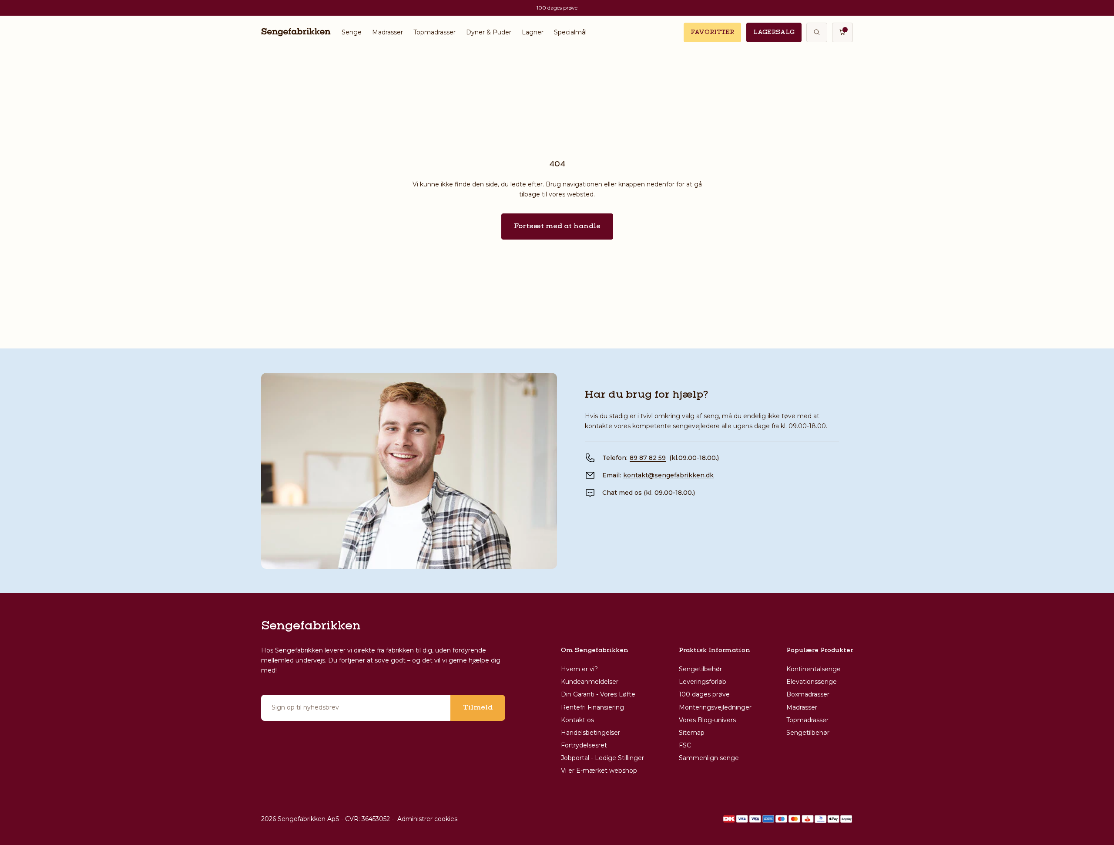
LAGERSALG (774, 32)
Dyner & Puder (488, 32)
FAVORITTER (712, 32)
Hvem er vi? (579, 669)
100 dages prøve (704, 694)
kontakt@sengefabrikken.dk (668, 475)
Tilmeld (478, 707)
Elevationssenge (811, 682)
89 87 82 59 (648, 458)
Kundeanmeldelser (589, 682)
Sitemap (692, 733)
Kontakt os (577, 720)
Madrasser (387, 32)
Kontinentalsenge (813, 669)
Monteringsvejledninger (715, 707)
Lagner (533, 32)
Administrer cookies (427, 819)
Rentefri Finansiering (592, 707)
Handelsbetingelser (590, 733)
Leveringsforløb (702, 682)
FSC (685, 745)
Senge (352, 32)
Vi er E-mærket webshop (599, 770)
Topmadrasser (434, 32)
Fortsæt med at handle (557, 226)
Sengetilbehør (700, 669)
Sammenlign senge (709, 758)
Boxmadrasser (807, 694)
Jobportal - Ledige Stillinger (602, 758)
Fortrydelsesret (584, 745)
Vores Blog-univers (707, 720)
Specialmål (570, 32)
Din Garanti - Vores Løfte (598, 694)
